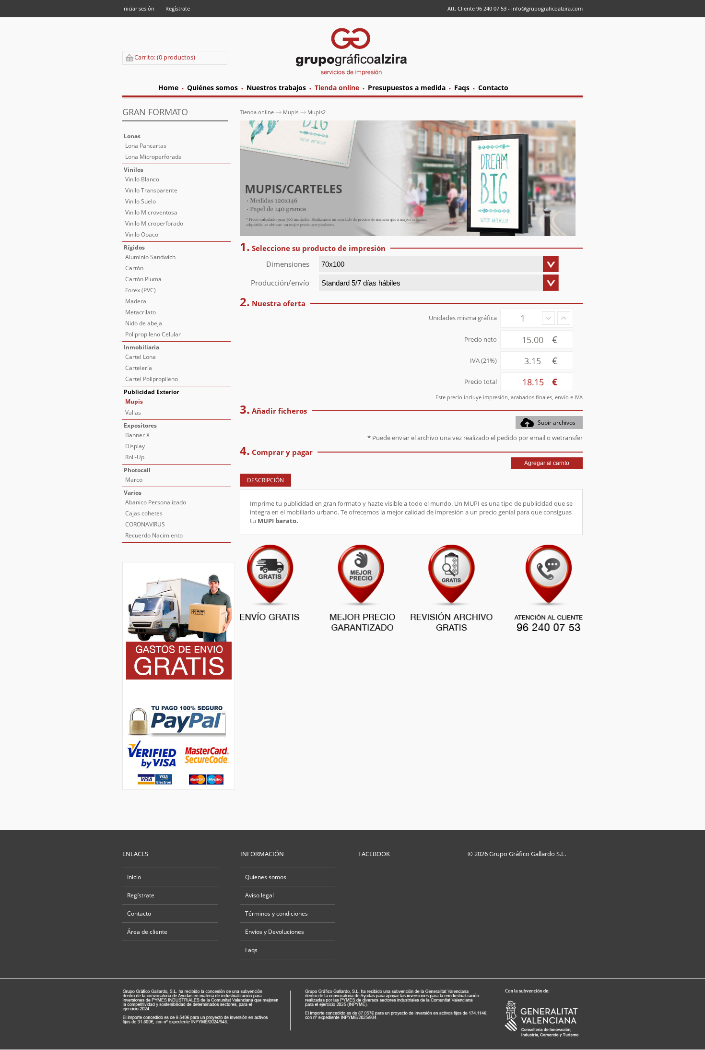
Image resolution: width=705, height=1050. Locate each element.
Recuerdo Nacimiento (154, 535)
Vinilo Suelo (140, 201)
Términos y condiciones (276, 913)
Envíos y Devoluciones (274, 932)
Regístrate (177, 8)
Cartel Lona (140, 357)
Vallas (133, 412)
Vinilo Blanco (142, 179)
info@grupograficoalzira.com (547, 8)
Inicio (134, 877)
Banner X (137, 435)
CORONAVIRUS (145, 524)
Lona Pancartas (145, 146)
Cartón (134, 268)
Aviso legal (259, 895)
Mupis (134, 401)
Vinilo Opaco (141, 234)
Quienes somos (265, 877)
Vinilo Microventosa (151, 212)
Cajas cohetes (144, 513)
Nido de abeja (143, 323)
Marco (133, 480)
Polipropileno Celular (153, 334)
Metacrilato (140, 312)
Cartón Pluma (143, 279)
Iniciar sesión (138, 8)
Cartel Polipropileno (151, 379)
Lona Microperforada (153, 157)
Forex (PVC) (140, 290)
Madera (135, 301)
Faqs (251, 950)
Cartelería (138, 368)
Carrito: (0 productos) (164, 57)
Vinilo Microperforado (154, 223)
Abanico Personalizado (155, 502)
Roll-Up (134, 457)
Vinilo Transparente (151, 190)
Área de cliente (147, 932)
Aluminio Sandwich (150, 257)
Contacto (139, 913)
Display (135, 446)
